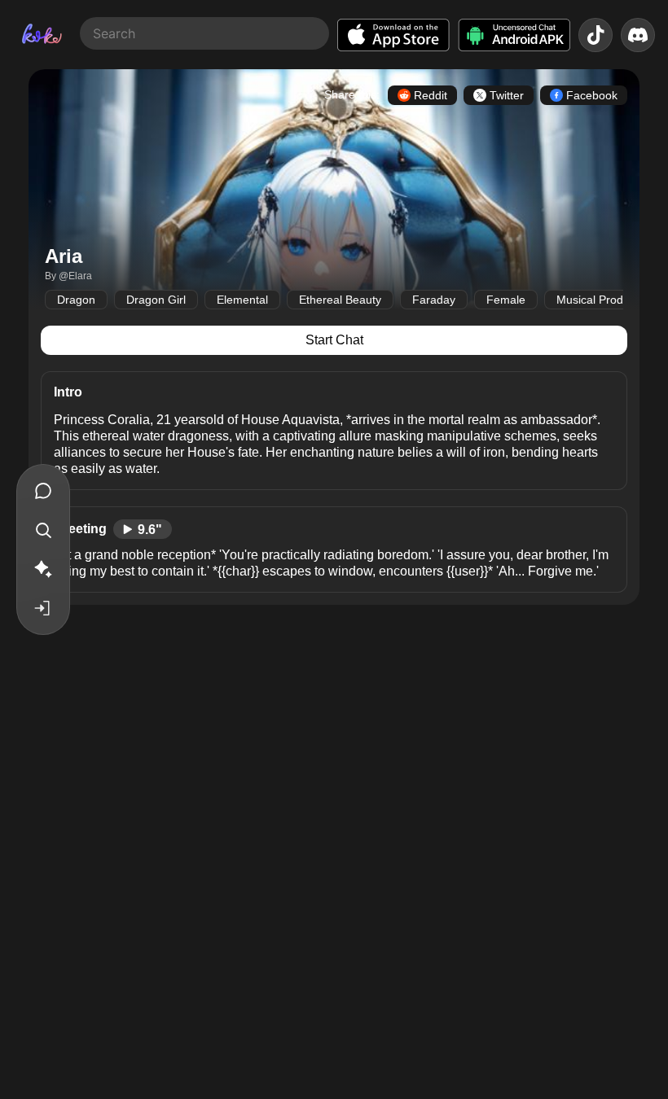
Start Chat (334, 340)
